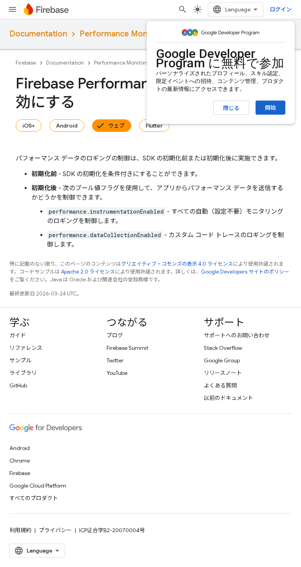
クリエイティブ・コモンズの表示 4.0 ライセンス (177, 264)
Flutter (154, 125)
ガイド (17, 335)
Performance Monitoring (126, 34)
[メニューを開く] (12, 9)
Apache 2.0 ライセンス (88, 271)
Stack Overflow (223, 347)
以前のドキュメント (228, 397)
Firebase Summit (127, 347)
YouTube (117, 372)
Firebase (26, 62)
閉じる (231, 108)
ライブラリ (23, 372)
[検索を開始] (182, 9)
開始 (270, 107)
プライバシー (55, 530)
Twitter (115, 360)
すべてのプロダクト (33, 498)
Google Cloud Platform (37, 485)
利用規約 (20, 530)
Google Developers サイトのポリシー (245, 271)
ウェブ (116, 125)
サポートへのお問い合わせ (237, 335)
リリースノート (223, 372)
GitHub (18, 385)
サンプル (20, 360)
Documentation (38, 34)
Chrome (19, 460)
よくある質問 (220, 385)
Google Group (222, 360)
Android (67, 125)
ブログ (115, 335)
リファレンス (25, 347)
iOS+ (28, 125)
